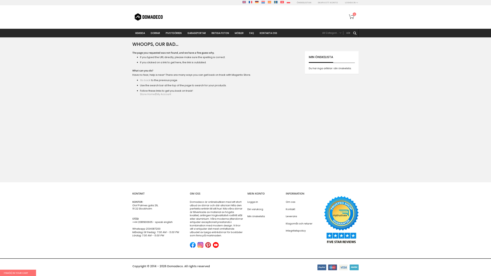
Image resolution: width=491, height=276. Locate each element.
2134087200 (153, 229)
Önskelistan (304, 2)
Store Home (147, 94)
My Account (164, 94)
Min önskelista (256, 216)
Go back (145, 80)
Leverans (291, 216)
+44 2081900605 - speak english (152, 222)
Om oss (290, 202)
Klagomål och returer (299, 223)
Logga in (252, 202)
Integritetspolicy (296, 230)
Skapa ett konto (328, 2)
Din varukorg (255, 209)
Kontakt (290, 209)
